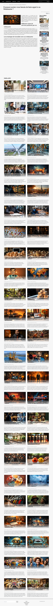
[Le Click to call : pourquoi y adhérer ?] (38, 562)
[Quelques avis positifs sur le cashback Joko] (15, 335)
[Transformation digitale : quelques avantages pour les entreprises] (15, 418)
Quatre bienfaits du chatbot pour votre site (14, 546)
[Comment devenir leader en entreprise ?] (38, 377)
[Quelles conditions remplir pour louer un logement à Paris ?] (38, 191)
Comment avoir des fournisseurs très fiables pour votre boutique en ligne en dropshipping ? (15, 259)
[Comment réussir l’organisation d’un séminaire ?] (15, 438)
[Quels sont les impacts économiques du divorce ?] (38, 253)
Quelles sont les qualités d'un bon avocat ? (37, 236)
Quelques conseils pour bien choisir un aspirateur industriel (14, 506)
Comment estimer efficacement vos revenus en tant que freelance (44, 55)
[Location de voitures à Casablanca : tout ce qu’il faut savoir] (15, 314)
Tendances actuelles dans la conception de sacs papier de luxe (44, 25)
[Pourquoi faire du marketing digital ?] (38, 170)
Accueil (4, 4)
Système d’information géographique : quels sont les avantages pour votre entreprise (15, 236)
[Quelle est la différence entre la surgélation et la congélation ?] (38, 480)
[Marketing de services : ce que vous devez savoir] (15, 273)
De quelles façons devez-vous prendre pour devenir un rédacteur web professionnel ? (38, 547)
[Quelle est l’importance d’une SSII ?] (15, 191)
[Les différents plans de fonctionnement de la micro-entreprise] (15, 480)
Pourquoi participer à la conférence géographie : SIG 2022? (13, 567)
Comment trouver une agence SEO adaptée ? (15, 463)
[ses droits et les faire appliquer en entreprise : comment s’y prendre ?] (15, 170)
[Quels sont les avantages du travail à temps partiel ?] (38, 211)
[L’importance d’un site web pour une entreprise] (15, 377)
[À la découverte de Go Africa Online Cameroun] (38, 501)
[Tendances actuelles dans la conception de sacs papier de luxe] (44, 21)
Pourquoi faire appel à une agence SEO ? (37, 319)
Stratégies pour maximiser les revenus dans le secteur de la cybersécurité (15, 134)
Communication (8, 1)
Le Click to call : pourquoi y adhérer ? (36, 566)
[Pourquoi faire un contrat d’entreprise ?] (15, 211)
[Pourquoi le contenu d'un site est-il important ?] (38, 335)
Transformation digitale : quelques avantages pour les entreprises (13, 423)
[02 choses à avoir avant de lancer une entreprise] (38, 418)
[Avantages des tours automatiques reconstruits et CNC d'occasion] (44, 63)
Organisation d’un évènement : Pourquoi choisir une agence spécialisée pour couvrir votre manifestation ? (38, 403)
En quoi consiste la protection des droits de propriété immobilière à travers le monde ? (38, 278)
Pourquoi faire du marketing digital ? (36, 174)
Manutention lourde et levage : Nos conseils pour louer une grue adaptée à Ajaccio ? (15, 361)
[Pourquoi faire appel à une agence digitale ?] (38, 521)
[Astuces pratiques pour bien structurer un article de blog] (38, 294)
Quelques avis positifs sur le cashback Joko (15, 339)
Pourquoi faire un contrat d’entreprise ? (14, 215)
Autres (18, 1)
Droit (3, 1)
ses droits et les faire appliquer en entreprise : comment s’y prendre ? (13, 175)
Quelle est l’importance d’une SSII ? (13, 195)
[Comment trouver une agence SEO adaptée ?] (15, 459)
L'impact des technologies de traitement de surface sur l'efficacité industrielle (38, 154)
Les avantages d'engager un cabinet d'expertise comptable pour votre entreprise (38, 134)
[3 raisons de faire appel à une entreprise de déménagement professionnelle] (38, 584)
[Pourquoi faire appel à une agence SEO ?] (38, 314)
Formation (14, 1)
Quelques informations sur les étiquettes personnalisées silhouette (37, 443)
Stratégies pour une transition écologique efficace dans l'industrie (14, 154)
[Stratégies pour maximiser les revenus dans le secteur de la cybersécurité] (15, 129)
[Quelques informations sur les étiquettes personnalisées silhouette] (38, 438)
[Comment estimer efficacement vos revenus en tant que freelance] (44, 49)
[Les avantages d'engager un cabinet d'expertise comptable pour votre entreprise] (38, 129)
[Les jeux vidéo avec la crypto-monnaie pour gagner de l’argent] (15, 584)
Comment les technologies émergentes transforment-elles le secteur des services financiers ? (44, 40)
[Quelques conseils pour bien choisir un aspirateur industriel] (15, 501)
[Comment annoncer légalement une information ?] (38, 356)
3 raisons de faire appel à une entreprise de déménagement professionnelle (38, 589)
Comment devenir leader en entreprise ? (37, 381)
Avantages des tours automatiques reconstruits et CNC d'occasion (44, 68)
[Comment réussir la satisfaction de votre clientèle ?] (38, 459)
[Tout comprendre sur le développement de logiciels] (15, 397)
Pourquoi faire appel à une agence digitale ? (38, 525)
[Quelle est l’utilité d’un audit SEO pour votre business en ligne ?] (15, 521)
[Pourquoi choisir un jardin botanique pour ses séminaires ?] (15, 294)
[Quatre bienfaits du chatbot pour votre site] (15, 542)
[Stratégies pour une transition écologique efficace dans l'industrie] (15, 149)
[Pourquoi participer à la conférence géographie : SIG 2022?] (15, 562)
